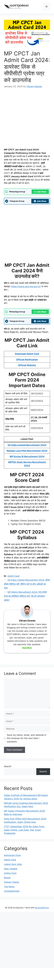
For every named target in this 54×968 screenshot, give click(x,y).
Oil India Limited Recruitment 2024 (27, 445)
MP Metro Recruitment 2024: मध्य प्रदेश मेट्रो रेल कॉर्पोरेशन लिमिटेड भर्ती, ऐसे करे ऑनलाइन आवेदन (25, 596)
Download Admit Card (27, 353)
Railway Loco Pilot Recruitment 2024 (27, 450)
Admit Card (13, 576)
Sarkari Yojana (11, 882)
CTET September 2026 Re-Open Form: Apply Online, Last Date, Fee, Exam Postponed (24, 830)
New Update (10, 868)
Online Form (10, 873)
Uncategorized (11, 891)
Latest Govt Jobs (13, 864)
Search (7, 766)
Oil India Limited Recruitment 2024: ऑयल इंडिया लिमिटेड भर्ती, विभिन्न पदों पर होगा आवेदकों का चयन (27, 584)
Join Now (41, 191)
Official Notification (27, 359)
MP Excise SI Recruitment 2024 (27, 456)
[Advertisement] (27, 120)
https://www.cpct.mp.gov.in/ (26, 286)
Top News (9, 886)
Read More (27, 648)
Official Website (27, 365)
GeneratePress (42, 907)
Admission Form (12, 855)
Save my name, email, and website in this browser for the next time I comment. (26, 738)
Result (7, 877)
